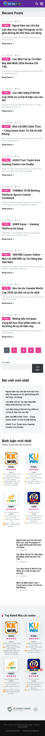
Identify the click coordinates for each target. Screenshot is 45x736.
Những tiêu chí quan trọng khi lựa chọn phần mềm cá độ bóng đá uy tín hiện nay (21, 322)
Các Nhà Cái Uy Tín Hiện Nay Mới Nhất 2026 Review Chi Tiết (21, 63)
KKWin (11, 467)
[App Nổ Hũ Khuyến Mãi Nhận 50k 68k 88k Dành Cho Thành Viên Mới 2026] (12, 3)
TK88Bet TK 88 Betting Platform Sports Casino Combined (21, 194)
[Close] (41, 670)
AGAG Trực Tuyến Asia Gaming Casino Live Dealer (20, 425)
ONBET (11, 507)
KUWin (34, 467)
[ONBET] (11, 503)
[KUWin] (34, 464)
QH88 (33, 507)
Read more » (8, 43)
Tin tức (6, 25)
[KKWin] (11, 464)
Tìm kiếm (6, 362)
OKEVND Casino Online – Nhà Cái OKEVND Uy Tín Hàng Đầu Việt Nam (22, 258)
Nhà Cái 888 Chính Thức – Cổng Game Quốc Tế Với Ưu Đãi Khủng (22, 130)
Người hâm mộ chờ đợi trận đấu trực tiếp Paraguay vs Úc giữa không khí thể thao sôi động (22, 29)
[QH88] (34, 503)
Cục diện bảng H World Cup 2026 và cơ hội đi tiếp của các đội (22, 96)
